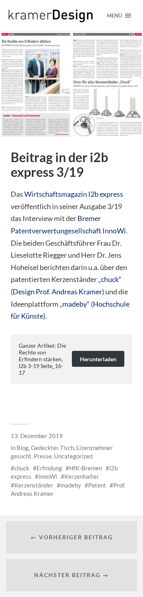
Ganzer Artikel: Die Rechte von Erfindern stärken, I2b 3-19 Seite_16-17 (42, 359)
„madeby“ (75, 303)
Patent (97, 485)
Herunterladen (98, 359)
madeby (70, 485)
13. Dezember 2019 (37, 435)
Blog (23, 447)
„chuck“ (110, 279)
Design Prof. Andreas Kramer (57, 291)
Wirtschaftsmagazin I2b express (73, 194)
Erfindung (49, 468)
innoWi (48, 476)
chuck (21, 468)
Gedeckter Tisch (52, 447)
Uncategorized (73, 456)
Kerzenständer (33, 485)
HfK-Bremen (85, 468)
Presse (43, 456)
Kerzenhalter (81, 476)
